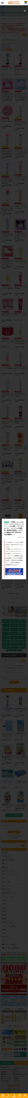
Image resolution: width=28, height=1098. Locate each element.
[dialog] (14, 549)
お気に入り (8, 1096)
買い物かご (19, 1096)
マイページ (25, 1096)
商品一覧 (3, 1096)
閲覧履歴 (14, 1096)
